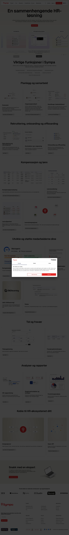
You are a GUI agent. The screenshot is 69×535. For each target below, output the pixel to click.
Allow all (48, 274)
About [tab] (50, 263)
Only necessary (34, 274)
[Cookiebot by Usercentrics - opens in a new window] (51, 260)
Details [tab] (34, 263)
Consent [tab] (19, 263)
